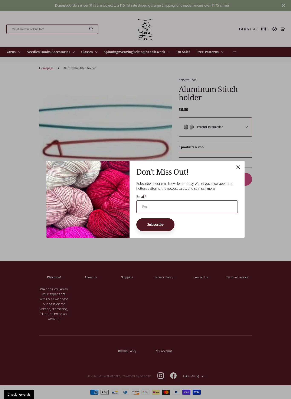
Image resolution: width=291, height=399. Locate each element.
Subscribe (155, 224)
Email (141, 196)
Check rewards (19, 394)
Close (238, 167)
